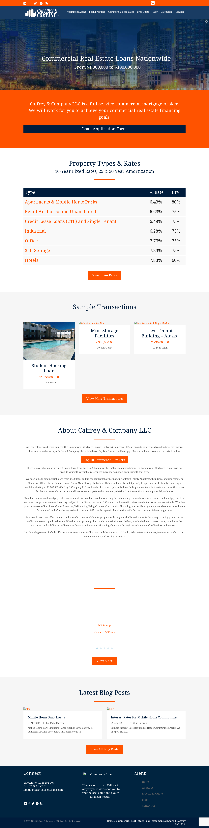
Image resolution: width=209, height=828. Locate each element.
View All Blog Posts (104, 749)
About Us (148, 787)
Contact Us (148, 805)
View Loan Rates (104, 275)
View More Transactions (104, 398)
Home (146, 781)
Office (31, 240)
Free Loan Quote (152, 793)
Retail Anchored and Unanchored (60, 211)
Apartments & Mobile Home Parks (61, 201)
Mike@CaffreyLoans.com (47, 789)
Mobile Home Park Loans (46, 717)
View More (105, 661)
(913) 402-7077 (171, 3)
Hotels (31, 260)
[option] (36, 557)
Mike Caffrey (57, 723)
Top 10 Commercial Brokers (104, 460)
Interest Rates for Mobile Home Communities (144, 717)
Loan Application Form (104, 129)
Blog (144, 799)
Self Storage (37, 250)
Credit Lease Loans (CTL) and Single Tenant (70, 221)
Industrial (35, 231)
